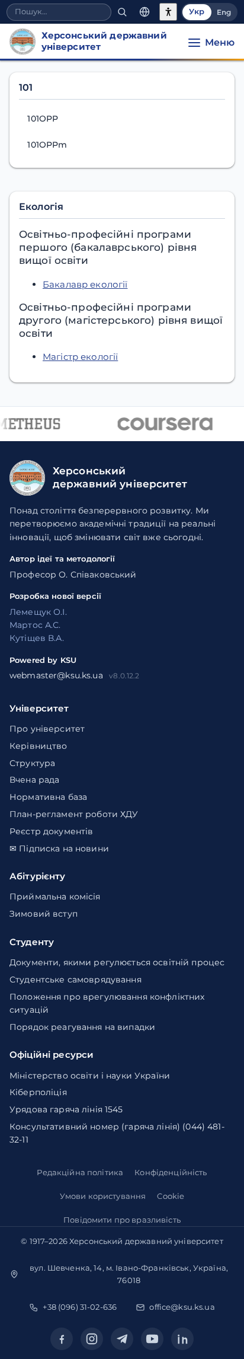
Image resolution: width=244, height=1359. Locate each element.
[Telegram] (122, 1339)
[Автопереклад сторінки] (144, 12)
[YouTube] (152, 1339)
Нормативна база (48, 797)
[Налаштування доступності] (168, 12)
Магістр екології (80, 356)
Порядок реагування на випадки (82, 1027)
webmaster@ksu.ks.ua (56, 675)
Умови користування (103, 1196)
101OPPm (47, 144)
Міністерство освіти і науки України (89, 1075)
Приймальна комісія (55, 896)
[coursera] (163, 423)
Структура (32, 763)
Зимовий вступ (43, 913)
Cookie (170, 1196)
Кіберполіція (38, 1092)
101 (26, 87)
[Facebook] (61, 1339)
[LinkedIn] (182, 1339)
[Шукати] (122, 12)
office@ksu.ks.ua (181, 1307)
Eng (224, 12)
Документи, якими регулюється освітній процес (116, 962)
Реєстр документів (51, 831)
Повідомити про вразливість (122, 1219)
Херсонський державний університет (146, 1241)
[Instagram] (92, 1339)
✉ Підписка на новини (59, 848)
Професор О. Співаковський (73, 574)
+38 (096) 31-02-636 (80, 1307)
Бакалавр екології (85, 284)
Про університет (47, 728)
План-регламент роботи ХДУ (74, 814)
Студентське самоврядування (75, 979)
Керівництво (38, 746)
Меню (220, 42)
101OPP (42, 118)
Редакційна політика (80, 1172)
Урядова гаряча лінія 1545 (66, 1109)
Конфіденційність (170, 1172)
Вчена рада (34, 779)
